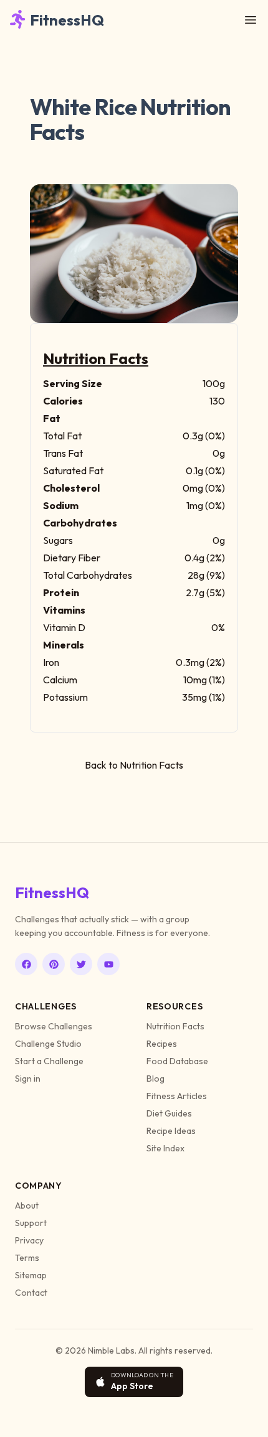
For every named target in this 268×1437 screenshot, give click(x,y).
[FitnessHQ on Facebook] (26, 964)
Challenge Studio (48, 1043)
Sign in (28, 1078)
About (27, 1205)
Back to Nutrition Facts (134, 765)
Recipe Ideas (171, 1130)
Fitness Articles (176, 1096)
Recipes (161, 1043)
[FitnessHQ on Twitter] (81, 964)
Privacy (29, 1240)
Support (31, 1223)
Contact (31, 1292)
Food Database (177, 1061)
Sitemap (31, 1275)
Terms (27, 1257)
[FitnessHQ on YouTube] (108, 964)
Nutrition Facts (175, 1026)
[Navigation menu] (250, 19)
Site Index (165, 1148)
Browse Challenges (53, 1026)
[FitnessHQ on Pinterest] (53, 964)
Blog (155, 1078)
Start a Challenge (49, 1061)
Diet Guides (169, 1113)
